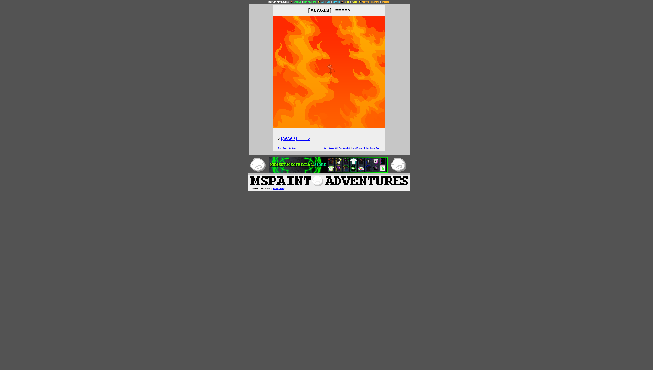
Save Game (329, 148)
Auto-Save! (343, 148)
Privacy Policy (279, 189)
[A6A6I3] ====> (295, 138)
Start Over (282, 148)
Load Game (357, 148)
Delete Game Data (371, 148)
